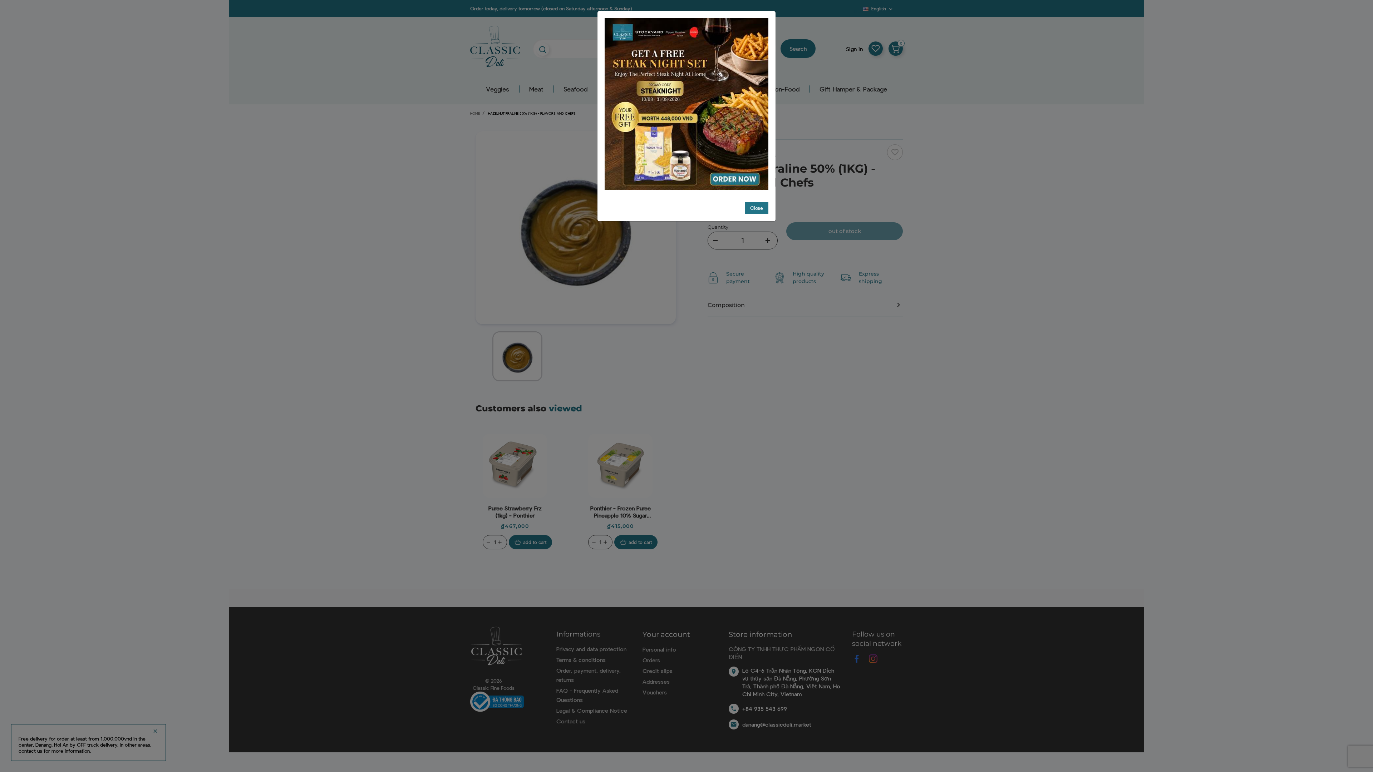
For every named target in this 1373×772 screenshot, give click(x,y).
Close (756, 208)
